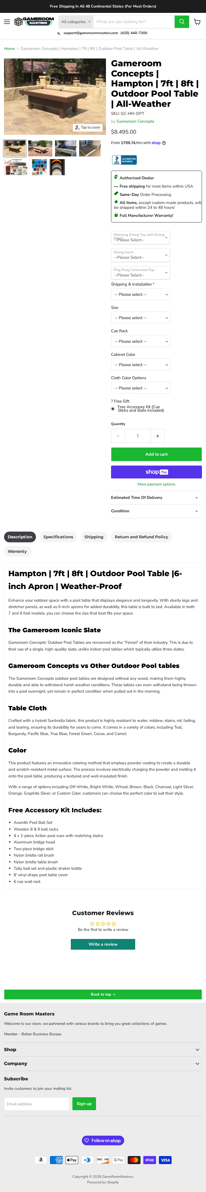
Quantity (118, 424)
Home (9, 48)
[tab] (20, 537)
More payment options (156, 484)
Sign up (84, 1104)
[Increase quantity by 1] (158, 436)
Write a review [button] (103, 944)
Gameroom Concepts (135, 121)
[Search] (182, 22)
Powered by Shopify (103, 1182)
